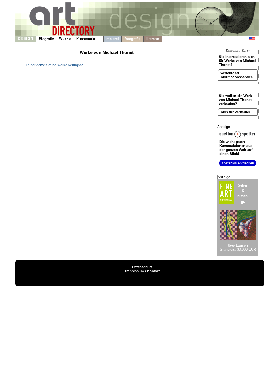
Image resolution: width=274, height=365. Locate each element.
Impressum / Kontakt (142, 271)
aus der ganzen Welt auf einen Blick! (235, 148)
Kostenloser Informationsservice (236, 75)
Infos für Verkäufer (235, 112)
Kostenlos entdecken (237, 163)
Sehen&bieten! (243, 190)
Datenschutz (142, 267)
